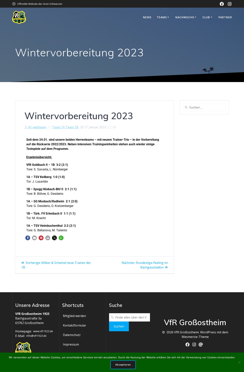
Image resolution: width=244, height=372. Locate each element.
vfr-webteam (37, 127)
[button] (27, 237)
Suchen (113, 311)
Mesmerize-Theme (195, 337)
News (147, 17)
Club (206, 17)
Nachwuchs (184, 17)
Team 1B (72, 127)
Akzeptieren (123, 364)
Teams (162, 17)
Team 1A (58, 127)
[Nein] (239, 362)
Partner (225, 17)
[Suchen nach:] (204, 107)
